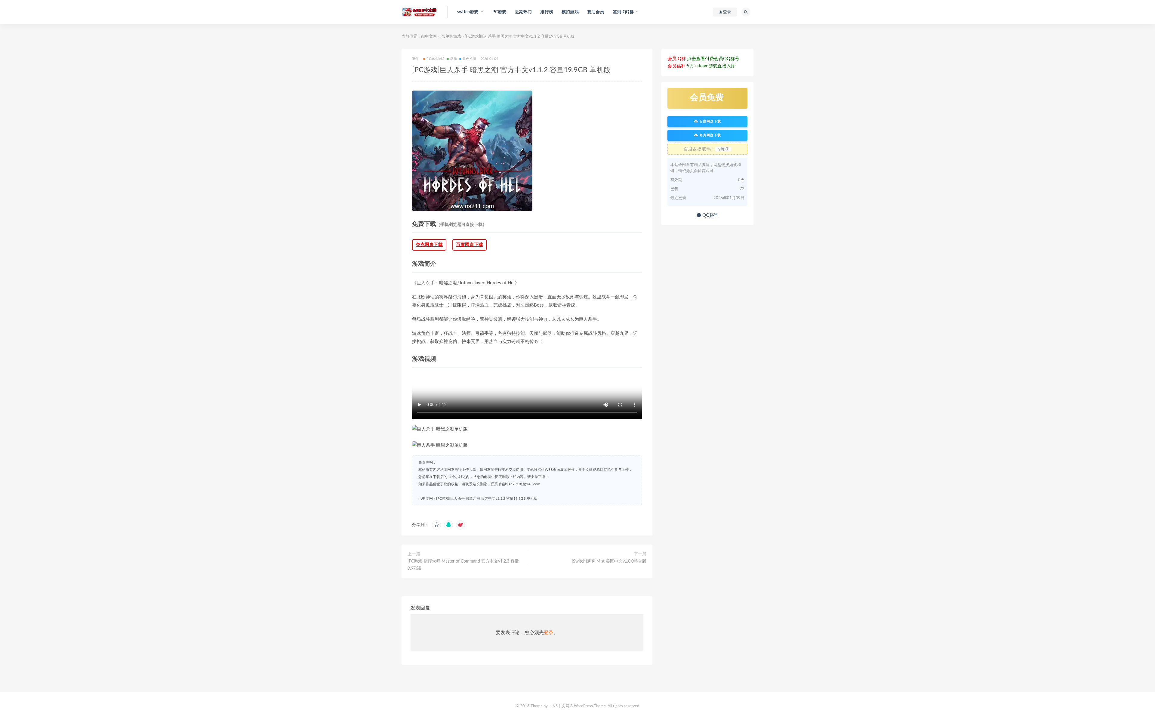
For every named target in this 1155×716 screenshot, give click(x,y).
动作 (453, 58)
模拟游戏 (570, 12)
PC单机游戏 (450, 37)
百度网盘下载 (469, 244)
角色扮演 (469, 58)
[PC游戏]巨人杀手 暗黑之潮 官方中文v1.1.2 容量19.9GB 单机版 (486, 498)
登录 (548, 632)
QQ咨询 (710, 215)
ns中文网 (429, 37)
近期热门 (523, 12)
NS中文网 (561, 706)
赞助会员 (595, 12)
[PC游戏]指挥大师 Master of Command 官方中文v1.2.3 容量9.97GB (463, 565)
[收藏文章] (436, 524)
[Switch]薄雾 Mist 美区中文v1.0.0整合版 (609, 561)
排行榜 (546, 12)
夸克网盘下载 (429, 244)
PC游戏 (499, 12)
